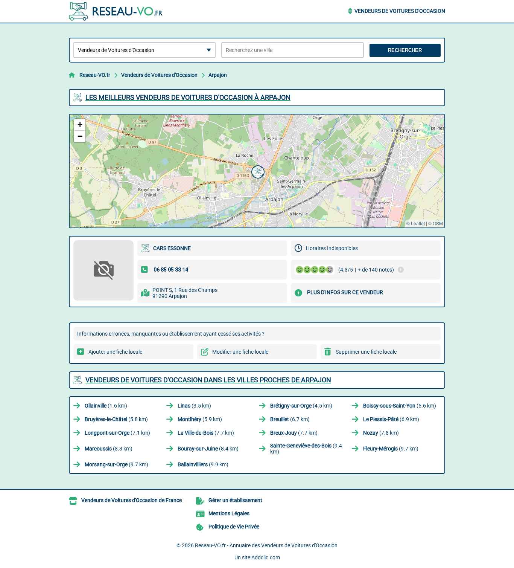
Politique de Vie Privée (233, 527)
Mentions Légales (228, 513)
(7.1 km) (117, 433)
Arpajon (217, 75)
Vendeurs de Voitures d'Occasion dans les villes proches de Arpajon (208, 380)
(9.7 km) (390, 449)
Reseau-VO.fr (94, 75)
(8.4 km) (208, 449)
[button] (257, 171)
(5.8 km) (116, 419)
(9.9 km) (203, 464)
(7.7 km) (206, 433)
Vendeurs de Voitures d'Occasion (399, 11)
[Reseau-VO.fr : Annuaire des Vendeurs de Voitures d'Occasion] (116, 11)
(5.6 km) (399, 406)
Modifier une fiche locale (240, 352)
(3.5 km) (194, 406)
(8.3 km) (108, 449)
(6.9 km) (391, 419)
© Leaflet (415, 223)
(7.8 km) (381, 433)
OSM (438, 223)
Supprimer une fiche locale (366, 352)
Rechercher (405, 50)
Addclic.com (265, 557)
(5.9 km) (200, 419)
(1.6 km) (106, 406)
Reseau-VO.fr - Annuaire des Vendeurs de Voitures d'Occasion (266, 545)
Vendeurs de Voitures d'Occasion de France (131, 500)
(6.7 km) (290, 419)
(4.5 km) (301, 406)
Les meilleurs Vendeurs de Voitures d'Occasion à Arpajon (187, 97)
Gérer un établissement (235, 500)
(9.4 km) (306, 449)
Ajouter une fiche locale (115, 352)
